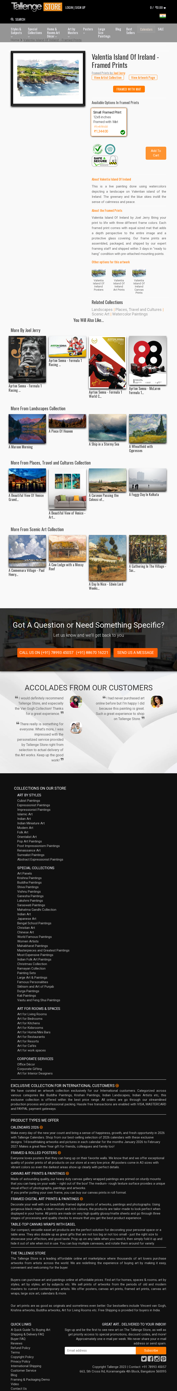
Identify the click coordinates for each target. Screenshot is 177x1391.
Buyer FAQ (18, 1339)
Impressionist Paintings (34, 810)
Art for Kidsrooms (30, 1028)
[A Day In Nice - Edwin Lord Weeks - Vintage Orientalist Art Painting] (107, 557)
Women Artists (28, 941)
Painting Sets (26, 973)
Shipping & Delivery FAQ (27, 1334)
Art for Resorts (28, 1041)
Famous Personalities (32, 982)
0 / (156, 7)
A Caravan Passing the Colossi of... (104, 497)
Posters (88, 29)
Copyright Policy (22, 1357)
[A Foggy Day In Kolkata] (147, 479)
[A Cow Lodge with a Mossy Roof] (67, 548)
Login (69, 7)
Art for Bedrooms (30, 1019)
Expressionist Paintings (33, 805)
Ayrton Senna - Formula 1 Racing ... (25, 388)
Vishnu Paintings (29, 892)
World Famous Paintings (34, 937)
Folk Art (22, 832)
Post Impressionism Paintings (38, 846)
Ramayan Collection (31, 968)
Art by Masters (73, 31)
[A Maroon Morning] (27, 428)
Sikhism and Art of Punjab (35, 987)
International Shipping (26, 1366)
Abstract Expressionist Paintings (40, 859)
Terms (15, 1352)
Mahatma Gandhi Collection (36, 910)
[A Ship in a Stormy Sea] (107, 427)
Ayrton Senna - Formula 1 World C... (105, 394)
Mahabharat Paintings (32, 946)
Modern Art (25, 828)
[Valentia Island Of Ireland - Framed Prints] (48, 78)
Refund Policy (20, 1348)
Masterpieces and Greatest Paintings (43, 950)
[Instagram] (157, 1360)
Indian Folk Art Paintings (34, 959)
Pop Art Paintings (29, 841)
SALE (161, 29)
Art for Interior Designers (35, 1073)
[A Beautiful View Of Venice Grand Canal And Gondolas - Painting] (27, 480)
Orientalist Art (27, 837)
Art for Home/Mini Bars (34, 1032)
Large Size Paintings (104, 32)
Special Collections (35, 31)
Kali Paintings (26, 996)
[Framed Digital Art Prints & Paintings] (81, 1199)
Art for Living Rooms (32, 1014)
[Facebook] (150, 1360)
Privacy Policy (20, 1361)
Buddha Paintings (29, 882)
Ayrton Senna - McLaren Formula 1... (144, 391)
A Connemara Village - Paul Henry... (26, 572)
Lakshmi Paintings (30, 901)
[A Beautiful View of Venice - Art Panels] (67, 488)
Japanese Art (26, 919)
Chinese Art (25, 932)
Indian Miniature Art (31, 823)
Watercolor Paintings (130, 314)
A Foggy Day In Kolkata (144, 495)
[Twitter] (144, 1360)
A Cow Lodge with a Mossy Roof (66, 567)
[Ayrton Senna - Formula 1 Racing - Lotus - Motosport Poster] (27, 359)
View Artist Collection (108, 77)
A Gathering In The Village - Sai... (147, 568)
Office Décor (26, 1064)
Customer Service (23, 1370)
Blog (118, 29)
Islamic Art (25, 814)
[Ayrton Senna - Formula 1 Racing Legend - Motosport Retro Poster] (67, 346)
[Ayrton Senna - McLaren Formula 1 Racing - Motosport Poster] (147, 360)
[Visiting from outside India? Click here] (117, 1086)
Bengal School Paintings (34, 923)
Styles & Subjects (16, 31)
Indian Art (24, 819)
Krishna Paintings (29, 878)
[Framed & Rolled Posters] (59, 1152)
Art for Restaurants (31, 1037)
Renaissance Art (29, 850)
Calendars (146, 29)
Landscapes (102, 309)
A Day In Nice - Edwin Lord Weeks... (106, 586)
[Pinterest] (163, 1360)
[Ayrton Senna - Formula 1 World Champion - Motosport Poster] (107, 362)
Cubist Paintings (28, 801)
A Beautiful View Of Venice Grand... (26, 497)
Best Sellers (130, 31)
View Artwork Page (143, 77)
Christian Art (26, 928)
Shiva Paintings (28, 887)
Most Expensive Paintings (35, 955)
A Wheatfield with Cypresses (141, 448)
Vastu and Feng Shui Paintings (38, 1000)
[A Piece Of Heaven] (67, 421)
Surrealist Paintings (30, 855)
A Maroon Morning (21, 447)
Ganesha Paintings (30, 896)
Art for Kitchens (28, 1023)
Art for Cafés (26, 1046)
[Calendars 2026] (41, 1127)
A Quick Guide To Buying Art (30, 1330)
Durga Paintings (28, 991)
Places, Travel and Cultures (138, 309)
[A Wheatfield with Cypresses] (147, 428)
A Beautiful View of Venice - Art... (67, 515)
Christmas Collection (32, 964)
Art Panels (24, 873)
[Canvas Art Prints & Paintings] (67, 1173)
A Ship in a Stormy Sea (104, 444)
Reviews (16, 1343)
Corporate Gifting (29, 1069)
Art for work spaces (31, 1050)
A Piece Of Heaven (61, 431)
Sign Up (80, 7)
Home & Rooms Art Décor (53, 32)
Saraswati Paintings (31, 905)
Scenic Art (100, 314)
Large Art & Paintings (32, 977)
